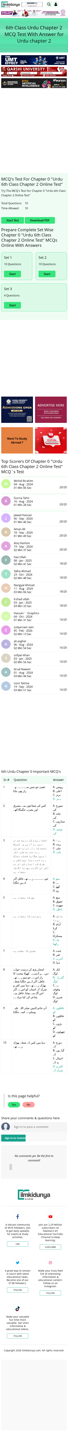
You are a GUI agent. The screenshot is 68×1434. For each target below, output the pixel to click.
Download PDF (40, 220)
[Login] (56, 4)
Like (18, 1244)
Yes (14, 1105)
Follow (18, 1290)
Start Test (12, 220)
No (29, 1105)
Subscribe (50, 1247)
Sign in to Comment (15, 1138)
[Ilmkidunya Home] (10, 4)
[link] (32, 4)
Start (12, 274)
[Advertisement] (34, 126)
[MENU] (64, 4)
